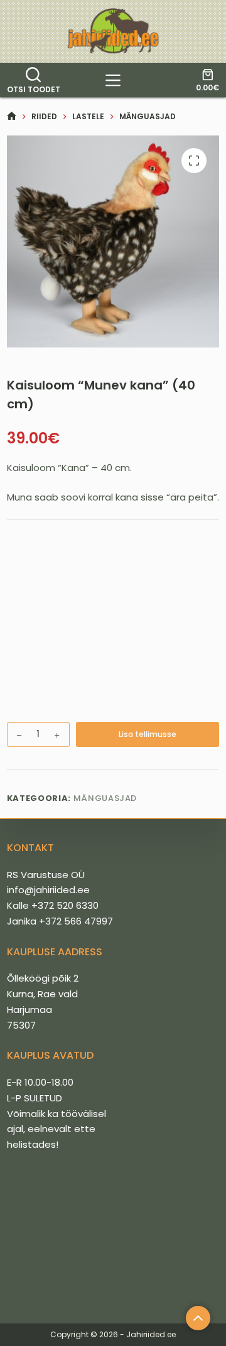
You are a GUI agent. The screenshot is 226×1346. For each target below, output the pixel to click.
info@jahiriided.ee (48, 889)
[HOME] (11, 116)
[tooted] (113, 80)
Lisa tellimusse (147, 734)
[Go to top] (198, 1318)
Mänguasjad (105, 798)
